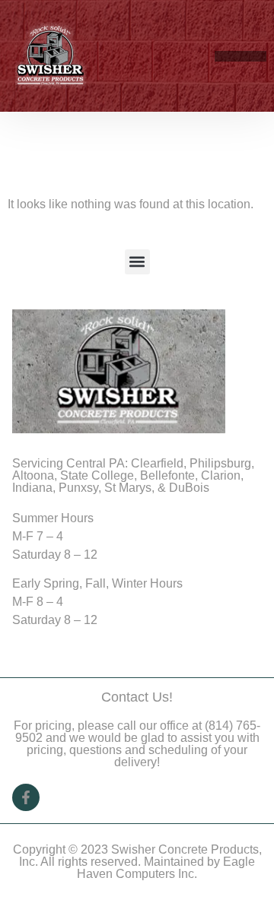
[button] (258, 56)
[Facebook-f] (26, 797)
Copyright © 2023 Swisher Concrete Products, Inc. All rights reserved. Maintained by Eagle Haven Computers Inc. (137, 861)
